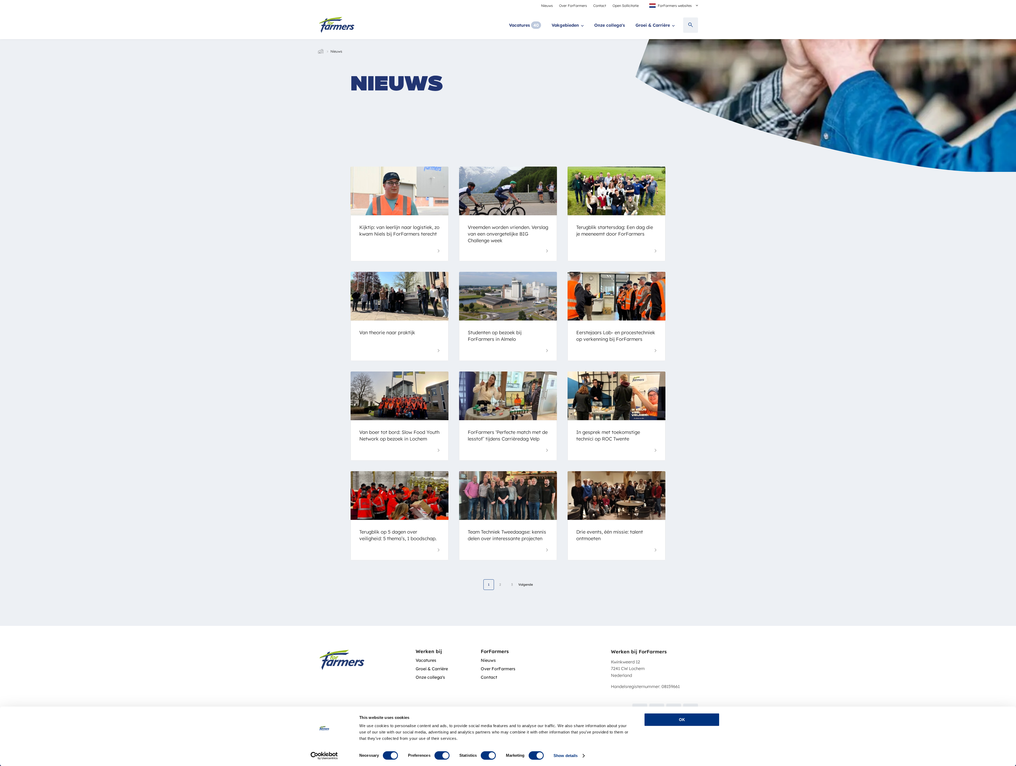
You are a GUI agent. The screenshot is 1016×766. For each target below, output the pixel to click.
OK (682, 719)
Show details (566, 755)
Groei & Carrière (653, 25)
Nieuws (547, 5)
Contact (599, 5)
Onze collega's (609, 25)
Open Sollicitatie (626, 5)
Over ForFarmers (573, 5)
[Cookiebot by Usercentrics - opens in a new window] (324, 756)
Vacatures (519, 25)
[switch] (442, 755)
